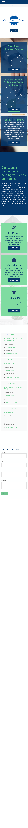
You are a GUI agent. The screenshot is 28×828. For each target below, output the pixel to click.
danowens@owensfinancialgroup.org (12, 353)
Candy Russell (8, 412)
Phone (3, 471)
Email (3, 461)
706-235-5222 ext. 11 (12, 421)
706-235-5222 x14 (11, 371)
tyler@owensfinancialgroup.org (12, 377)
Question (4, 480)
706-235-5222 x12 (11, 347)
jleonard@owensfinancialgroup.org (12, 402)
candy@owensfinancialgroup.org (12, 427)
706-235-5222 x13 (11, 396)
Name (3, 452)
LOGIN (15, 31)
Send (4, 493)
